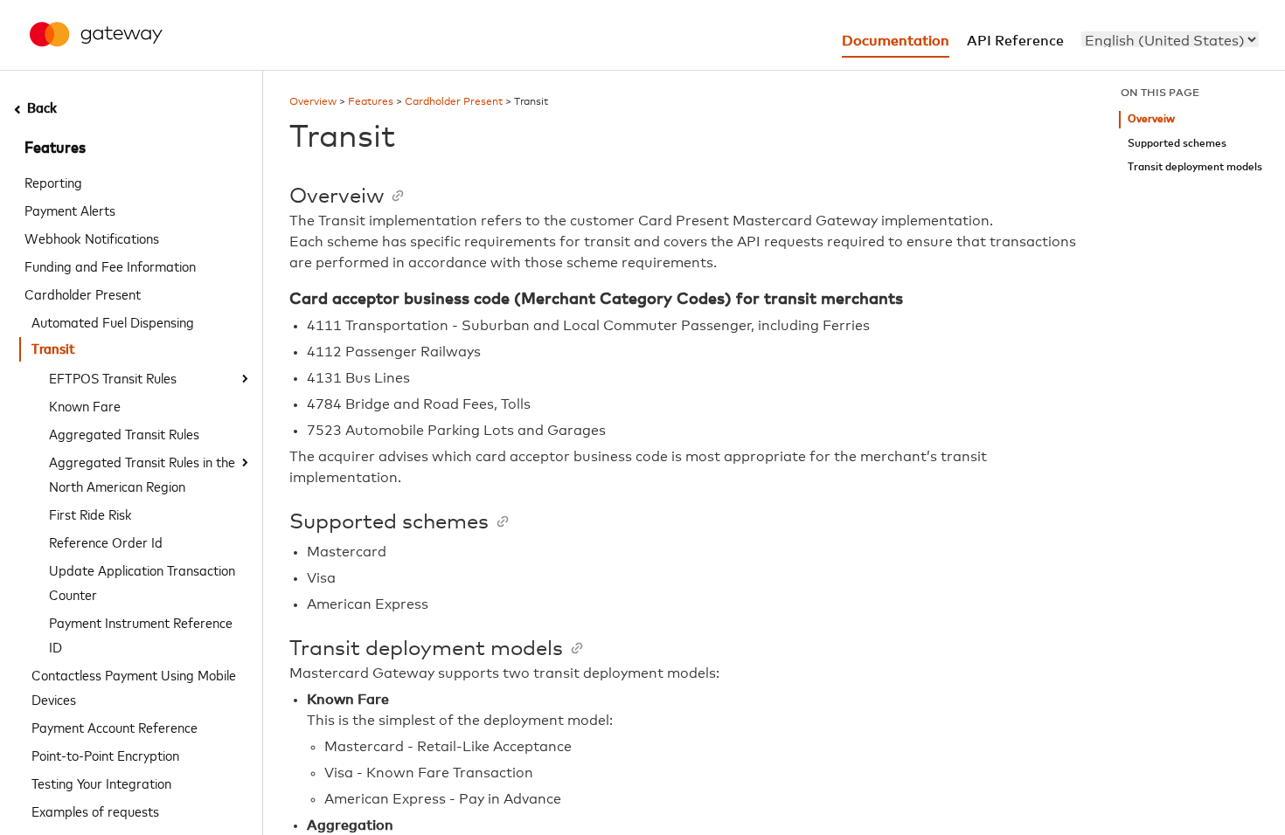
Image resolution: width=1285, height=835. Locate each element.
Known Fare (85, 405)
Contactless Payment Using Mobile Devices (133, 686)
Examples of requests (95, 810)
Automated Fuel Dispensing (112, 321)
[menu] (1170, 39)
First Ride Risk (90, 513)
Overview (313, 102)
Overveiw (1151, 119)
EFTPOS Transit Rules (113, 377)
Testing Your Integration (101, 782)
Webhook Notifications (91, 237)
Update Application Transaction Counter (142, 582)
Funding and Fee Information (110, 265)
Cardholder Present (82, 293)
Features (55, 148)
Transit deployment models (1195, 167)
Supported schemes (1177, 143)
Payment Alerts (69, 209)
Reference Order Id (106, 541)
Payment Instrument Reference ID (141, 634)
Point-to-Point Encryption (105, 754)
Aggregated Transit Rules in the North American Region (142, 473)
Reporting (53, 181)
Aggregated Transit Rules (124, 433)
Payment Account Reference (114, 726)
